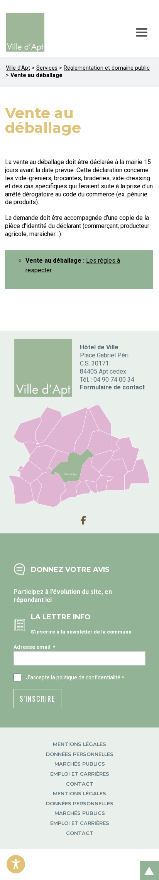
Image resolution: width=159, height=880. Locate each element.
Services (47, 68)
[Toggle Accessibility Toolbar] (16, 864)
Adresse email (34, 647)
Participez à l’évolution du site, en (63, 591)
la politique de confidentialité (85, 677)
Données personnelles (79, 754)
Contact (79, 784)
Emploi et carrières (79, 774)
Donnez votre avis (70, 569)
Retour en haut (147, 862)
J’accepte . (75, 677)
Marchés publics (79, 764)
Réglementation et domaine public (107, 68)
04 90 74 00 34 (113, 379)
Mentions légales (79, 744)
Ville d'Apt (18, 68)
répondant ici (33, 599)
